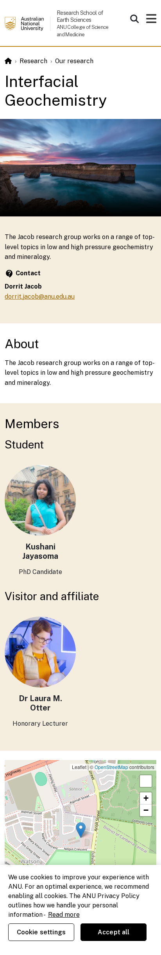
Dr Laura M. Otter (40, 703)
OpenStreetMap (111, 767)
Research (33, 61)
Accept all (114, 932)
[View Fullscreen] (146, 781)
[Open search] (134, 18)
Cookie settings (41, 932)
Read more (64, 914)
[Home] (8, 61)
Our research (74, 61)
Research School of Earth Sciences (80, 16)
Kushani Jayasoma (40, 551)
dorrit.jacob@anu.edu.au (40, 296)
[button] (81, 830)
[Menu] (151, 21)
